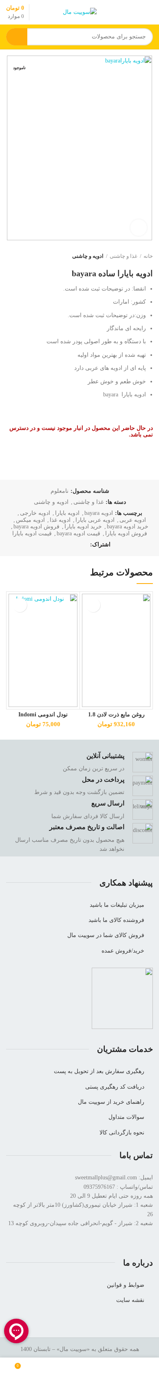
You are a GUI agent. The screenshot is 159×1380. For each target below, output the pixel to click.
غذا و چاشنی (123, 256)
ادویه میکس (30, 520)
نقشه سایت (130, 1300)
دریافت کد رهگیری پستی (114, 1087)
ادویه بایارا (67, 513)
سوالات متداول (126, 1117)
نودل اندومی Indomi (43, 714)
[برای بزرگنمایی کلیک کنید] (138, 227)
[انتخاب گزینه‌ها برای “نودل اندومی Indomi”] (20, 605)
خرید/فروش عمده (123, 951)
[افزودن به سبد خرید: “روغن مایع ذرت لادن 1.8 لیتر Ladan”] (93, 605)
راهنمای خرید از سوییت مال (111, 1102)
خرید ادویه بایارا (83, 526)
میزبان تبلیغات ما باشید (117, 905)
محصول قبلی (26, 256)
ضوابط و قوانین (125, 1285)
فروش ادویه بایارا (126, 533)
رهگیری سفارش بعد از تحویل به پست (99, 1071)
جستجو (16, 36)
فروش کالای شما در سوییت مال (105, 935)
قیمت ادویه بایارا (32, 533)
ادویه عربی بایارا (95, 520)
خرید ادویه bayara (127, 526)
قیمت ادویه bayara (78, 533)
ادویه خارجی (35, 513)
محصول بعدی (10, 256)
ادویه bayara (98, 513)
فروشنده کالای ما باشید (116, 920)
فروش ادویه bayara (36, 526)
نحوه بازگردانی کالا (121, 1132)
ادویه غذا (60, 520)
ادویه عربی (132, 520)
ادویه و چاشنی (88, 256)
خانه (148, 256)
